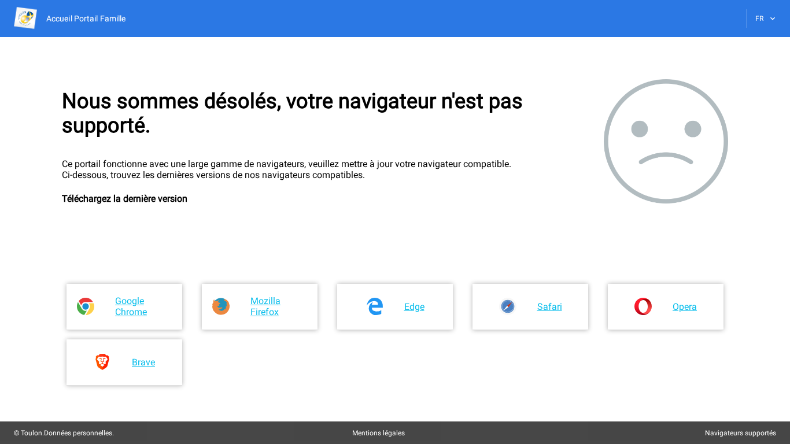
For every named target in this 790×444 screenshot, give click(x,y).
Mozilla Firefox (265, 306)
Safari (549, 306)
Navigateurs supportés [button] (740, 433)
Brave (143, 362)
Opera (685, 306)
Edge (414, 306)
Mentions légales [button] (378, 433)
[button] (69, 18)
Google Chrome (131, 306)
